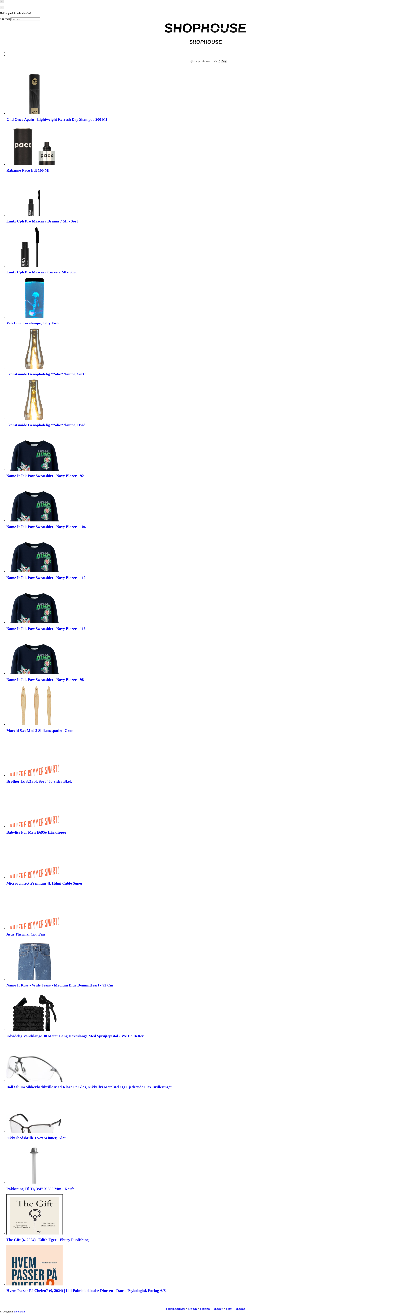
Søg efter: (5, 19)
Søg (224, 61)
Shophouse (19, 1311)
